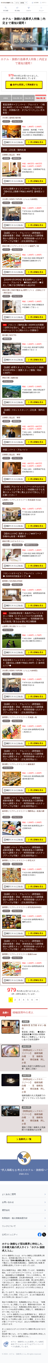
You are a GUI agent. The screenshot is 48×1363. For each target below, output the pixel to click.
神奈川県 (26, 1046)
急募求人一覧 (25, 1139)
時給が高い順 (40, 98)
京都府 (25, 1021)
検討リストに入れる (14, 142)
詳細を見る (24, 1174)
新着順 (5, 98)
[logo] (7, 3)
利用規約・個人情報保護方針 (15, 1218)
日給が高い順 (29, 98)
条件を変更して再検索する (25, 84)
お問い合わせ (8, 1202)
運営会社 (6, 1210)
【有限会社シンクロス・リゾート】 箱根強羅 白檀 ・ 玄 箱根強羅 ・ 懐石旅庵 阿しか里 (33, 1056)
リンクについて (9, 1226)
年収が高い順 (17, 98)
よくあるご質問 (9, 1194)
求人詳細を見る (36, 142)
